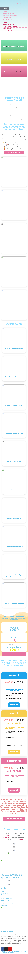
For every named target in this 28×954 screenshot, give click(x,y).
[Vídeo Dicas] (14, 897)
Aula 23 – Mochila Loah (14, 462)
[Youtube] (10, 949)
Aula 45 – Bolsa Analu (14, 518)
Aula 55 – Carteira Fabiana (14, 377)
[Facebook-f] (2, 949)
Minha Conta (7, 19)
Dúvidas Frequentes (10, 15)
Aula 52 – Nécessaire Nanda (14, 546)
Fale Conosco (7, 17)
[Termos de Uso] (14, 906)
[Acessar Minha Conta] (14, 899)
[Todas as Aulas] (14, 893)
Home (5, 11)
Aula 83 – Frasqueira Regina (14, 405)
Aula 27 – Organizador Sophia (14, 603)
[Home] (14, 891)
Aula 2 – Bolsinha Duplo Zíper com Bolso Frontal (13, 576)
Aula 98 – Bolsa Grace (14, 490)
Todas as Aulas (8, 13)
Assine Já (14, 705)
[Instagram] (6, 949)
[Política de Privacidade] (14, 904)
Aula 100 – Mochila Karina (14, 433)
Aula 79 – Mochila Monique (14, 348)
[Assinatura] (14, 895)
